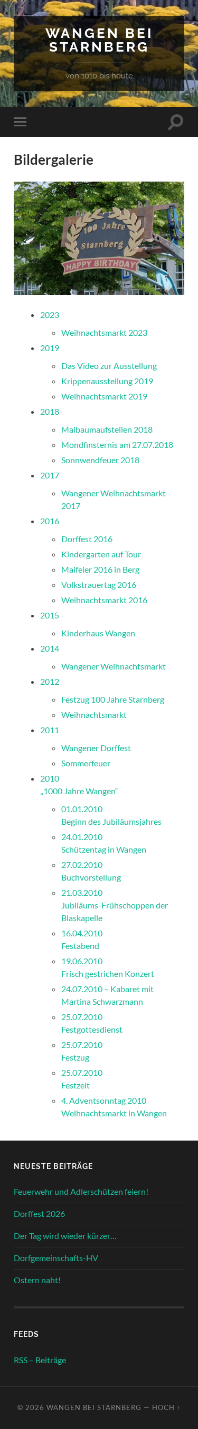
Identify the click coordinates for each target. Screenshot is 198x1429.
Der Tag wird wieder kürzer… (65, 1236)
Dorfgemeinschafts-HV (56, 1258)
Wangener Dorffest (96, 748)
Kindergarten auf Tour (101, 554)
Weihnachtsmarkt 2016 (104, 600)
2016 (49, 521)
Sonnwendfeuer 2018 (100, 460)
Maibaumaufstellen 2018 (107, 429)
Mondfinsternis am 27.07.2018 (117, 444)
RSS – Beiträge (40, 1360)
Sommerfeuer (85, 763)
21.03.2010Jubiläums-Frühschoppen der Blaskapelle (114, 905)
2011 (49, 730)
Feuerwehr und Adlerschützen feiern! (81, 1191)
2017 (49, 475)
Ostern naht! (37, 1280)
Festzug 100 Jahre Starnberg (112, 699)
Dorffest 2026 (39, 1213)
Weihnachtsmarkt (94, 714)
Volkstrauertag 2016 (98, 584)
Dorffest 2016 (86, 539)
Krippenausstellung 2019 (107, 381)
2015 (49, 615)
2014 (49, 648)
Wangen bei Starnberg (99, 40)
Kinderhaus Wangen (98, 633)
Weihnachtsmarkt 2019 (104, 396)
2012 (49, 681)
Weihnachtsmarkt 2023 (104, 332)
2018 (49, 411)
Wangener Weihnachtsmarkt (113, 666)
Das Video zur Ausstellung (109, 366)
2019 (49, 348)
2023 (49, 314)
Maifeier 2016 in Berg (100, 569)
